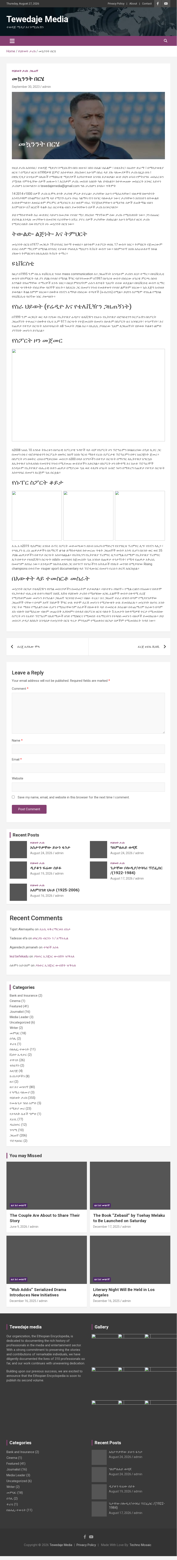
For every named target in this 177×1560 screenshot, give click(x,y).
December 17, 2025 (106, 1226)
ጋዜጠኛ (34, 71)
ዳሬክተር (15, 1125)
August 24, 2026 (41, 853)
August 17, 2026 (121, 878)
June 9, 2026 (18, 1226)
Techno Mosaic (140, 1545)
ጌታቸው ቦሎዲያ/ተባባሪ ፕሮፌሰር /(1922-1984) (136, 870)
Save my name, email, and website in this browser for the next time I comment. (74, 797)
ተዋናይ (14, 1060)
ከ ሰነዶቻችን (17, 1076)
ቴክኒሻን (14, 1065)
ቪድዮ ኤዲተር (18, 1055)
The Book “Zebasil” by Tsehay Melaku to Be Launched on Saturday (129, 1218)
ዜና (12, 1082)
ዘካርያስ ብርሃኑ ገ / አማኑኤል (51, 938)
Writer (14, 1028)
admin (46, 86)
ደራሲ (13, 1119)
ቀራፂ (13, 1044)
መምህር (15, 1033)
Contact (147, 3)
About (133, 3)
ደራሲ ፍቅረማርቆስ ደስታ (55, 929)
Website (17, 778)
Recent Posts (26, 835)
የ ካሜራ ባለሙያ (20, 1092)
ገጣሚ (13, 1130)
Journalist (17, 1012)
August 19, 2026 (41, 873)
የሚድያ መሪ (17, 1108)
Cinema (15, 1001)
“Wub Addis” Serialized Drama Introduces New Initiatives (38, 1292)
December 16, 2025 (23, 1301)
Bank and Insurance (24, 995)
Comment (20, 689)
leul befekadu (19, 956)
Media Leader (19, 1017)
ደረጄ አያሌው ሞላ (28, 647)
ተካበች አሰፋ (51, 947)
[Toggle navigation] (12, 41)
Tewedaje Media (37, 19)
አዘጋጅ (14, 1071)
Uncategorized (20, 1022)
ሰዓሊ (13, 1039)
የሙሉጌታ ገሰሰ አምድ (23, 1103)
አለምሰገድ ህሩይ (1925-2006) (55, 889)
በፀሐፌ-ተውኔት (19, 1049)
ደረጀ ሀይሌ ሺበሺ (149, 647)
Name (17, 740)
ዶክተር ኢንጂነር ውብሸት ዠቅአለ (54, 956)
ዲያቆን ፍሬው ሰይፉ (45, 867)
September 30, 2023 (26, 86)
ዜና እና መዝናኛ (19, 1087)
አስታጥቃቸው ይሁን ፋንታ (50, 847)
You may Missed (25, 1155)
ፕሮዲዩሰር (16, 1141)
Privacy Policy (116, 3)
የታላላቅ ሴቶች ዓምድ (23, 1114)
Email (17, 759)
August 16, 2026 (41, 895)
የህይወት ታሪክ (20, 71)
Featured (16, 1006)
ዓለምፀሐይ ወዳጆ (123, 847)
